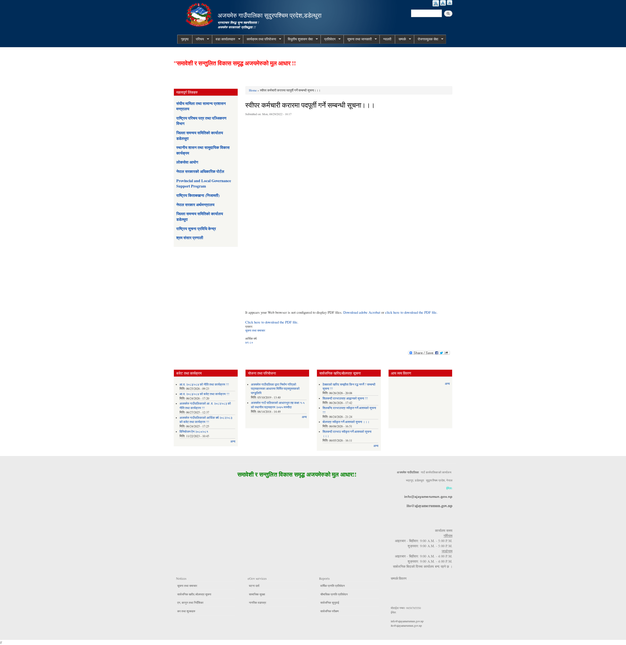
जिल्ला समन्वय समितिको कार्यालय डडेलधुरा (199, 135)
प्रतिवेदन (328, 39)
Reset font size (443, 3)
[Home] (200, 14)
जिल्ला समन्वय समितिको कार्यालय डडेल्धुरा (199, 216)
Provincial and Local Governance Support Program (203, 183)
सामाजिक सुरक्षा (257, 594)
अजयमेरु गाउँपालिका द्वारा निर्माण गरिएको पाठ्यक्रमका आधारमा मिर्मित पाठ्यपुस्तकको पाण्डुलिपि (275, 388)
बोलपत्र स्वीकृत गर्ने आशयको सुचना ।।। (346, 422)
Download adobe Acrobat (362, 312)
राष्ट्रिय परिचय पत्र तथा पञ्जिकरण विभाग (201, 120)
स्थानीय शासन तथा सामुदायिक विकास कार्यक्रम (203, 150)
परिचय (198, 39)
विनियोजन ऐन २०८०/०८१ (193, 432)
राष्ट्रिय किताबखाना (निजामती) (198, 195)
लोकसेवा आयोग (187, 162)
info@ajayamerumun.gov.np (428, 497)
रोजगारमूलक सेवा (426, 39)
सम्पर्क (400, 39)
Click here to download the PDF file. (271, 322)
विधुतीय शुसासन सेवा (298, 39)
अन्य (232, 441)
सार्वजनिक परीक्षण (329, 611)
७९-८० (249, 342)
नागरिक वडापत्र (257, 602)
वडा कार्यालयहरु (223, 39)
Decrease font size (449, 2)
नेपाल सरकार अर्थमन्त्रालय (195, 204)
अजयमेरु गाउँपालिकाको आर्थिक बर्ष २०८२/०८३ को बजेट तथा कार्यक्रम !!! (205, 420)
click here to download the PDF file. (411, 312)
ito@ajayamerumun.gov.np (429, 505)
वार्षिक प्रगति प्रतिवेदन (332, 586)
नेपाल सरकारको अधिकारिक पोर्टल (200, 171)
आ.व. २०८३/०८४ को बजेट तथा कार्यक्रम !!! (204, 394)
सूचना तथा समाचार (255, 330)
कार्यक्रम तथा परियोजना (259, 39)
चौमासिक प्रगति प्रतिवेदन (334, 594)
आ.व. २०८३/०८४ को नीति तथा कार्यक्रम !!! (204, 384)
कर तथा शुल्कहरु (186, 611)
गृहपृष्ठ (185, 39)
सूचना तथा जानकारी (358, 39)
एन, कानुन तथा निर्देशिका (190, 602)
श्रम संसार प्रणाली (189, 237)
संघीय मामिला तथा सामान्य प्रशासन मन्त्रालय (201, 105)
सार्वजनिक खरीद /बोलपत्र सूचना (194, 594)
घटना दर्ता (254, 586)
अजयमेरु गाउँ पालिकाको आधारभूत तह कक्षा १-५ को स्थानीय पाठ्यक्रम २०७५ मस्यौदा (277, 405)
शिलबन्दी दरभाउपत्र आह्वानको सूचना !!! (345, 398)
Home (253, 90)
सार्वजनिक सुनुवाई (329, 602)
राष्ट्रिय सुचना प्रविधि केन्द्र (196, 228)
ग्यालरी (387, 39)
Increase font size (435, 3)
